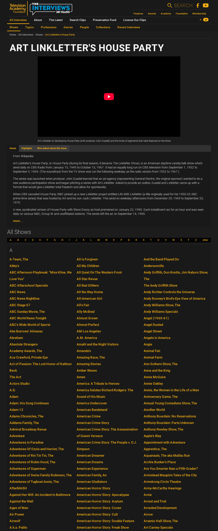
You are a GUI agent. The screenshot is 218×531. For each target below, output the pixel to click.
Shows (39, 34)
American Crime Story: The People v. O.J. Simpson (107, 446)
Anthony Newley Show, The (163, 429)
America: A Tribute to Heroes (98, 383)
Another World (154, 410)
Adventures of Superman (27, 468)
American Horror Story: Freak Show (103, 527)
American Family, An (92, 475)
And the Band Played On (161, 259)
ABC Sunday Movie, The (27, 312)
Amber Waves (87, 370)
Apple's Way (152, 436)
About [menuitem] (38, 20)
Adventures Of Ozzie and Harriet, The (36, 449)
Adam (13, 397)
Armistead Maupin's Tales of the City (170, 475)
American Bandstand (92, 410)
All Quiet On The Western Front (99, 272)
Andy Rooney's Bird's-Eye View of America (174, 298)
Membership (199, 13)
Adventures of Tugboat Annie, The (34, 482)
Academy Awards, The (25, 351)
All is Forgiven (87, 259)
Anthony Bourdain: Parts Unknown (169, 423)
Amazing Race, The (91, 357)
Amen (81, 377)
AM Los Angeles (89, 331)
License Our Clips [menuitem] (134, 20)
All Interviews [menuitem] (18, 20)
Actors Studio (19, 383)
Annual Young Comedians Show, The (170, 403)
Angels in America (157, 338)
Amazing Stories (89, 364)
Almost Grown (87, 318)
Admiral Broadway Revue (28, 429)
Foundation (182, 13)
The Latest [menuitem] (56, 20)
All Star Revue (87, 279)
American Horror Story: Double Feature (105, 521)
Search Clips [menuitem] (78, 20)
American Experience (92, 468)
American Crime (89, 416)
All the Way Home (90, 292)
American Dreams (90, 462)
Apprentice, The (155, 449)
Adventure (17, 436)
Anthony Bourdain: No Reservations (170, 416)
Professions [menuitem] (49, 27)
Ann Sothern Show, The (161, 364)
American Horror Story (93, 488)
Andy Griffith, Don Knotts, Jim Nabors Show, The (176, 276)
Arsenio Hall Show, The (161, 521)
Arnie (148, 495)
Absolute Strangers (23, 344)
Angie (148, 344)
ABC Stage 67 (19, 305)
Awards (152, 13)
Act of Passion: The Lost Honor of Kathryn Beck (40, 367)
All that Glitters (88, 285)
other (205, 240)
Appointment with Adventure (164, 442)
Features (138, 13)
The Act (15, 377)
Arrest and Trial (155, 501)
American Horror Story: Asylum (100, 501)
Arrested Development (160, 508)
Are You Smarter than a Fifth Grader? (171, 468)
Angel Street (153, 331)
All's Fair (83, 305)
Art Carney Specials (158, 527)
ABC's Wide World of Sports (29, 325)
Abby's (14, 266)
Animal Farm (153, 357)
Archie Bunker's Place (160, 462)
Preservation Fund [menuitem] (104, 20)
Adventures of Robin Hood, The (32, 462)
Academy (166, 13)
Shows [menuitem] (13, 27)
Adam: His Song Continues (29, 403)
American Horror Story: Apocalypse (103, 495)
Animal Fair (152, 351)
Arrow (148, 514)
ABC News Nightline (24, 298)
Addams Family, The (24, 423)
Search (183, 5)
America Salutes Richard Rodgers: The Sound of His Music (105, 393)
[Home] (42, 9)
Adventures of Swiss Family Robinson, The (40, 475)
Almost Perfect (88, 325)
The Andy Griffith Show (160, 285)
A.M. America (87, 338)
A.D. (12, 390)
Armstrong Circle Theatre (162, 482)
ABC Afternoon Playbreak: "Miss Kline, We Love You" (40, 276)
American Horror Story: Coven (99, 508)
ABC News (17, 292)
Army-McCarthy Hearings (162, 488)
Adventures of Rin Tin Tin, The (31, 455)
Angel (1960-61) (156, 318)
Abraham (16, 338)
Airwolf (14, 521)
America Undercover (92, 403)
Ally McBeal (86, 312)
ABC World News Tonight (27, 318)
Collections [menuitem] (103, 27)
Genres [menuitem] (68, 27)
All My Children (88, 266)
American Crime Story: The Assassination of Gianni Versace (107, 433)
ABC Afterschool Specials (28, 285)
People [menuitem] (84, 27)
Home (12, 34)
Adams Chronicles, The (26, 416)
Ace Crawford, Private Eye (28, 357)
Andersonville (154, 266)
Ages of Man (18, 508)
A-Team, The (18, 259)
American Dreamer (90, 455)
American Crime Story (93, 423)
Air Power (16, 514)
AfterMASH (18, 488)
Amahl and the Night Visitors (97, 344)
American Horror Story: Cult (97, 514)
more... (18, 221)
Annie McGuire (155, 377)
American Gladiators (92, 482)
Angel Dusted (153, 325)
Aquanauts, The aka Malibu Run (167, 455)
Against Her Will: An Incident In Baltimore (39, 495)
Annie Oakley (153, 383)
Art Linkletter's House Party (60, 34)
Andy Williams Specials (161, 312)
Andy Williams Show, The (162, 305)
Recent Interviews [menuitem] (128, 27)
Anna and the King (157, 370)
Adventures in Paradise (26, 442)
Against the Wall (21, 501)
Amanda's (84, 351)
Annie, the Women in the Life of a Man (171, 390)
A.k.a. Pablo (18, 527)
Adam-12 (16, 410)
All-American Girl (89, 298)
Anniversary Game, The (161, 397)
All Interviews (25, 34)
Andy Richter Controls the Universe (169, 292)
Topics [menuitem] (29, 27)
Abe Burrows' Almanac (26, 331)
